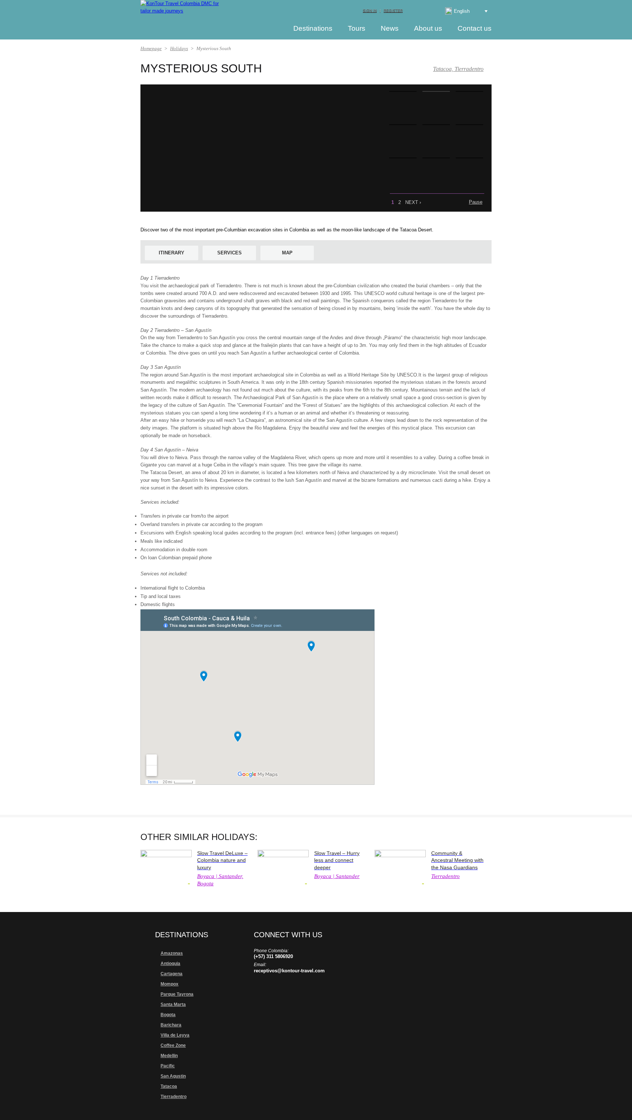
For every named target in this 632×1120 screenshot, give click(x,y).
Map (287, 253)
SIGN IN (370, 10)
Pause (475, 202)
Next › (413, 202)
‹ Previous (457, 202)
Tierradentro (445, 876)
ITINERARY (171, 253)
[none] (461, 11)
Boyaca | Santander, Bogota (220, 879)
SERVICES (229, 253)
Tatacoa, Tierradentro (458, 69)
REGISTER (393, 10)
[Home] (272, 28)
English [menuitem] (462, 11)
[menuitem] (461, 11)
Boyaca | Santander (337, 876)
